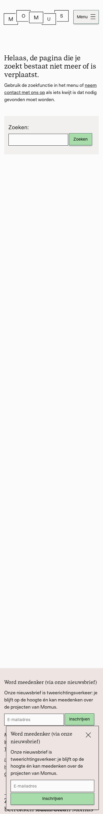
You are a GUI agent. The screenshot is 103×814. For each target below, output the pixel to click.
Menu (82, 17)
